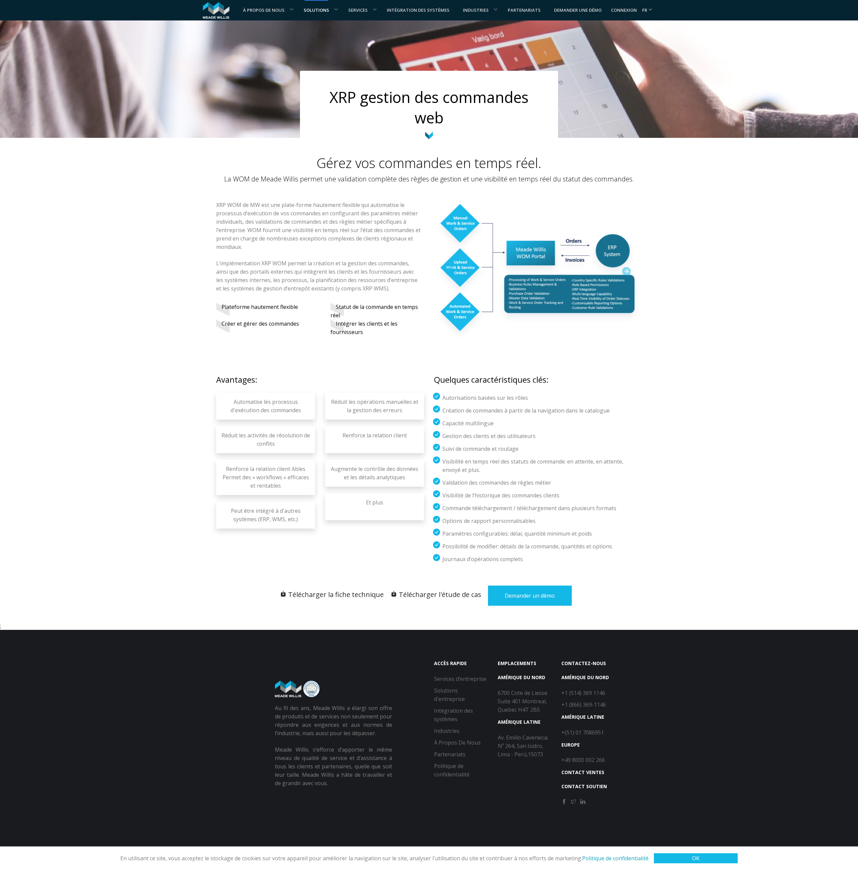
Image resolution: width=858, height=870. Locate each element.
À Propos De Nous (264, 10)
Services (358, 10)
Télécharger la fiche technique (335, 594)
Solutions (316, 10)
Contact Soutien (584, 786)
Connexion (624, 10)
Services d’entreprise (460, 679)
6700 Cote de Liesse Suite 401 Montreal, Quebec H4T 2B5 (522, 701)
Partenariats (524, 10)
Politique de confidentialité (615, 858)
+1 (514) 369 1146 (583, 693)
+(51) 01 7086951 (582, 732)
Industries (476, 10)
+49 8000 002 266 (583, 760)
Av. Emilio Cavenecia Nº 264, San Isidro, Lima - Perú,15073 (523, 746)
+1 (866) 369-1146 (583, 704)
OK (695, 858)
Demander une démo (578, 10)
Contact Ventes (582, 772)
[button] (449, 271)
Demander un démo (530, 595)
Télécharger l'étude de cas (439, 594)
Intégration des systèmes (418, 10)
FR (645, 10)
